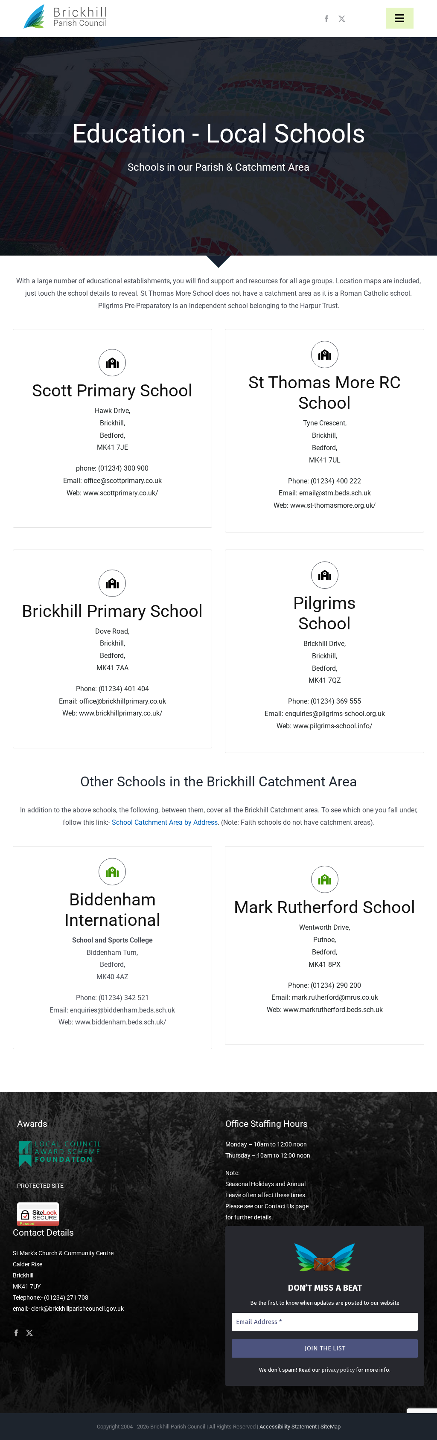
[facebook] (326, 18)
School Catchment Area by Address (165, 822)
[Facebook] (16, 1332)
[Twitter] (29, 1332)
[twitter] (341, 18)
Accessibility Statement (288, 1426)
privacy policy (338, 1370)
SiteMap (330, 1426)
